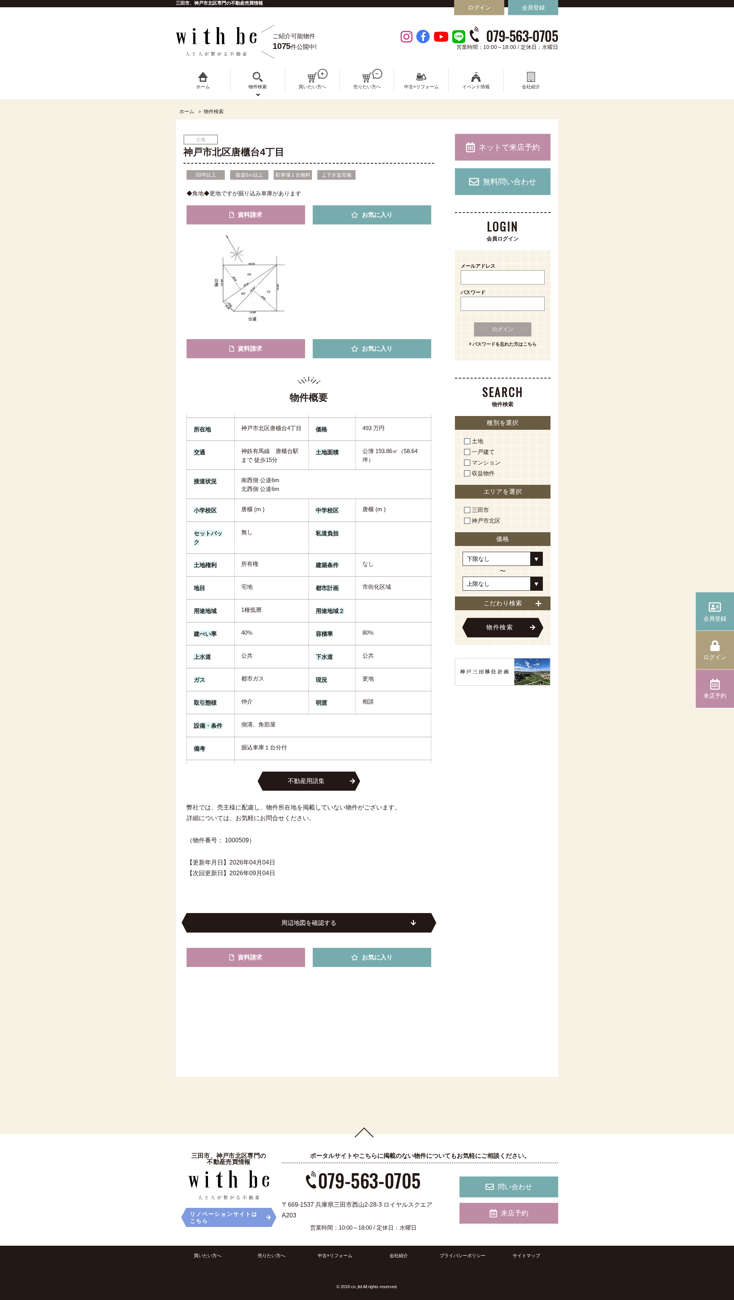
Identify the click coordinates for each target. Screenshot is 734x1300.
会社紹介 (399, 1255)
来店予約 (514, 1213)
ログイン (502, 329)
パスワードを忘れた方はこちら (504, 344)
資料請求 (250, 214)
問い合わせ (515, 1187)
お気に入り (377, 214)
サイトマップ (526, 1255)
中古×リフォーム (335, 1255)
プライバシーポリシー (463, 1255)
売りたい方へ (271, 1255)
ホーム (186, 111)
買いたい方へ (207, 1255)
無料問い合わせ (509, 181)
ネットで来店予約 (509, 147)
